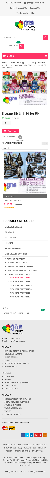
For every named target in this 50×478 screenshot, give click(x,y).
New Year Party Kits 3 (21, 285)
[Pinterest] (40, 435)
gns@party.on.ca (35, 2)
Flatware (9, 376)
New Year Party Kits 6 (21, 293)
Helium (9, 243)
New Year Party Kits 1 (23, 65)
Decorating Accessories (16, 363)
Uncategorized (13, 227)
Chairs (7, 360)
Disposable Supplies (16, 253)
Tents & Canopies (13, 414)
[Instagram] (44, 435)
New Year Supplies (19, 62)
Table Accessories (13, 408)
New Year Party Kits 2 (21, 281)
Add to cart (12, 131)
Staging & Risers (12, 405)
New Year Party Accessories (21, 266)
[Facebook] (23, 435)
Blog (33, 13)
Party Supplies (13, 248)
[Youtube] (36, 435)
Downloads (10, 448)
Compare (20, 137)
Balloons (10, 237)
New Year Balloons (17, 262)
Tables (7, 411)
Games (7, 379)
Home (4, 62)
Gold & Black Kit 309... (13, 200)
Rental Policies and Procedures (30, 445)
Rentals (9, 232)
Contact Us (35, 8)
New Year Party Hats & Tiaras (22, 270)
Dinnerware (10, 366)
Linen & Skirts (11, 388)
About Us (22, 8)
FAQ (20, 448)
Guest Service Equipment (16, 382)
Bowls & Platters (13, 354)
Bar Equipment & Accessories (19, 351)
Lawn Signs (10, 385)
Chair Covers (11, 357)
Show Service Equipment (16, 402)
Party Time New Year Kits (19, 274)
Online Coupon (22, 451)
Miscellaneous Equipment (17, 399)
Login (12, 8)
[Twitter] (27, 435)
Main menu (8, 56)
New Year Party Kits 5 (21, 297)
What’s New (30, 448)
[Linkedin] (31, 435)
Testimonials (22, 13)
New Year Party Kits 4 (21, 289)
